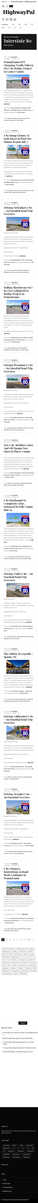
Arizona (4, 948)
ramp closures (20, 558)
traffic (34, 968)
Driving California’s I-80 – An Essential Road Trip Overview (18, 719)
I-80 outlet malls (13, 699)
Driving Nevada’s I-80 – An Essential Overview (18, 795)
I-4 (20, 27)
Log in (4, 1179)
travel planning (15, 971)
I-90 (19, 24)
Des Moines (10, 190)
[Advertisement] (19, 998)
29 (29, 939)
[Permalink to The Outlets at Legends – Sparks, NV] (19, 667)
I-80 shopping (22, 699)
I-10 (9, 27)
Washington (23, 973)
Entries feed (6, 1183)
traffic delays (19, 120)
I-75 (32, 24)
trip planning (33, 971)
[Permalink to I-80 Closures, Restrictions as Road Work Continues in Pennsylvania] (19, 888)
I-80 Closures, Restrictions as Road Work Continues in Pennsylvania (16, 873)
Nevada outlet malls (13, 701)
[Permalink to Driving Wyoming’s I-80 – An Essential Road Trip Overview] (19, 382)
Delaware (30, 951)
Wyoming (11, 430)
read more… (7, 104)
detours (16, 190)
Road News (14, 57)
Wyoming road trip (19, 430)
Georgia (32, 954)
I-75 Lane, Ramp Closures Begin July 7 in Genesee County (19, 1048)
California (9, 483)
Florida (25, 954)
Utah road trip (15, 638)
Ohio (9, 965)
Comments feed (8, 1187)
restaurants (5, 968)
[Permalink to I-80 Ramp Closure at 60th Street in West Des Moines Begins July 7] (19, 152)
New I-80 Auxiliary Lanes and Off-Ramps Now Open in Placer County (18, 448)
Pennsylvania (12, 120)
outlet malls (22, 701)
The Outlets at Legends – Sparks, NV (18, 655)
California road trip (17, 777)
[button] (3, 6)
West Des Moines (21, 192)
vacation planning (6, 973)
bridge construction (12, 118)
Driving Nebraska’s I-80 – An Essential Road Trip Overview (18, 211)
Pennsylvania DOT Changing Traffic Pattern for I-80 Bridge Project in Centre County (18, 66)
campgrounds (6, 951)
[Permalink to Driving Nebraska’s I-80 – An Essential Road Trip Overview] (19, 224)
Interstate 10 (31, 960)
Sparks (28, 701)
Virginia (16, 973)
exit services (18, 954)
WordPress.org (7, 1191)
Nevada (6, 701)
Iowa (29, 190)
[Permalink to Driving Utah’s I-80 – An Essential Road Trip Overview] (19, 590)
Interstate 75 (5, 962)
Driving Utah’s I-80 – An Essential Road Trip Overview (18, 577)
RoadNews (5, 24)
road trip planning (24, 272)
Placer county (7, 485)
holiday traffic (5, 957)
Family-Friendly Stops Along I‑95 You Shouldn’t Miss (18, 1038)
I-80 (25, 24)
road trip (16, 272)
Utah (10, 638)
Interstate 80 (23, 118)
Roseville (13, 485)
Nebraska (26, 270)
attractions (11, 948)
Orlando (15, 965)
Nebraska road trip (9, 272)
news (3, 965)
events (10, 954)
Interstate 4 (14, 960)
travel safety (24, 971)
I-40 (3, 27)
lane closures (27, 928)
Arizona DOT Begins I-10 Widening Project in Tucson (18, 1)
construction (16, 483)
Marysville (29, 483)
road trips (13, 968)
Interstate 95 (23, 962)
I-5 (15, 27)
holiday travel (15, 957)
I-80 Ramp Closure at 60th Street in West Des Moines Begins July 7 (17, 139)
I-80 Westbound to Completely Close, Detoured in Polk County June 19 (18, 505)
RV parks (20, 968)
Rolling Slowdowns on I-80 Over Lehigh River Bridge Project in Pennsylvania (18, 292)
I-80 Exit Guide (21, 112)
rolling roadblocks (16, 350)
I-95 (13, 24)
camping (14, 951)
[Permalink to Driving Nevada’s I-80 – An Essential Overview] (19, 807)
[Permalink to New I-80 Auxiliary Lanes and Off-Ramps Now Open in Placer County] (19, 455)
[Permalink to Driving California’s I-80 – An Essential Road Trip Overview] (19, 733)
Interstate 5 (22, 960)
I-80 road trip (12, 270)
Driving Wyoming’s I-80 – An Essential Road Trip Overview (18, 368)
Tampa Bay (28, 968)
